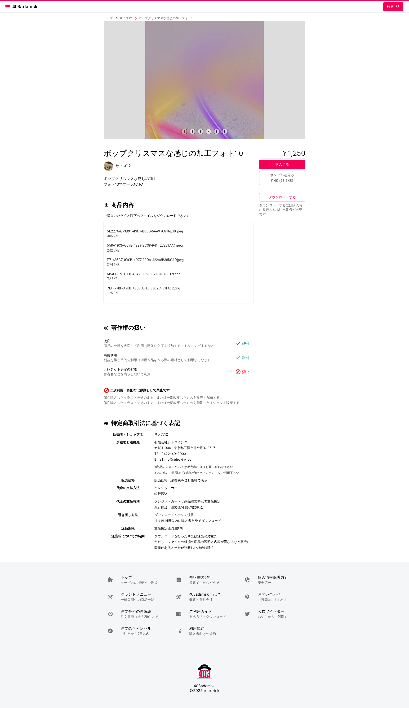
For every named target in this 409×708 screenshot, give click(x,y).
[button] (136, 579)
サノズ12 (126, 18)
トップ (109, 18)
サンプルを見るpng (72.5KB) (282, 178)
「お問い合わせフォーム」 (199, 473)
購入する (282, 164)
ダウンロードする (282, 197)
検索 (390, 7)
